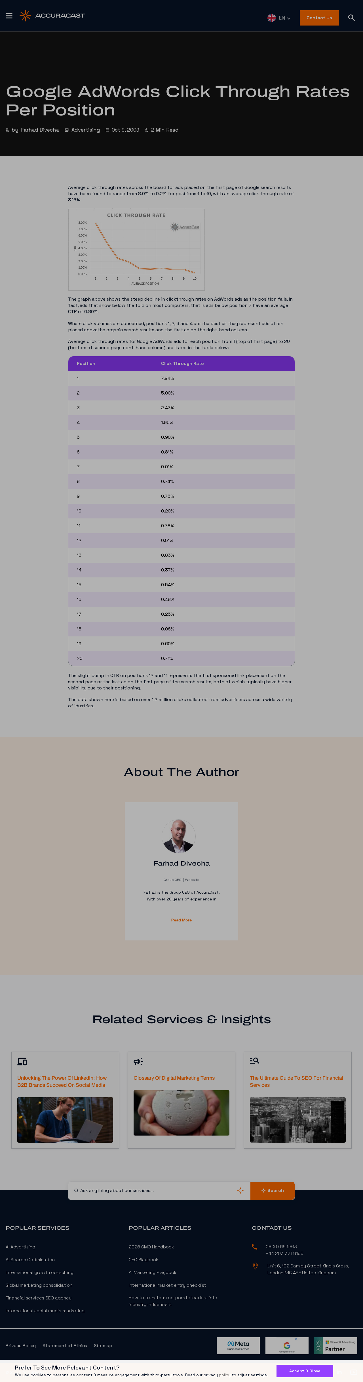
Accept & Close (304, 1370)
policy (225, 1374)
